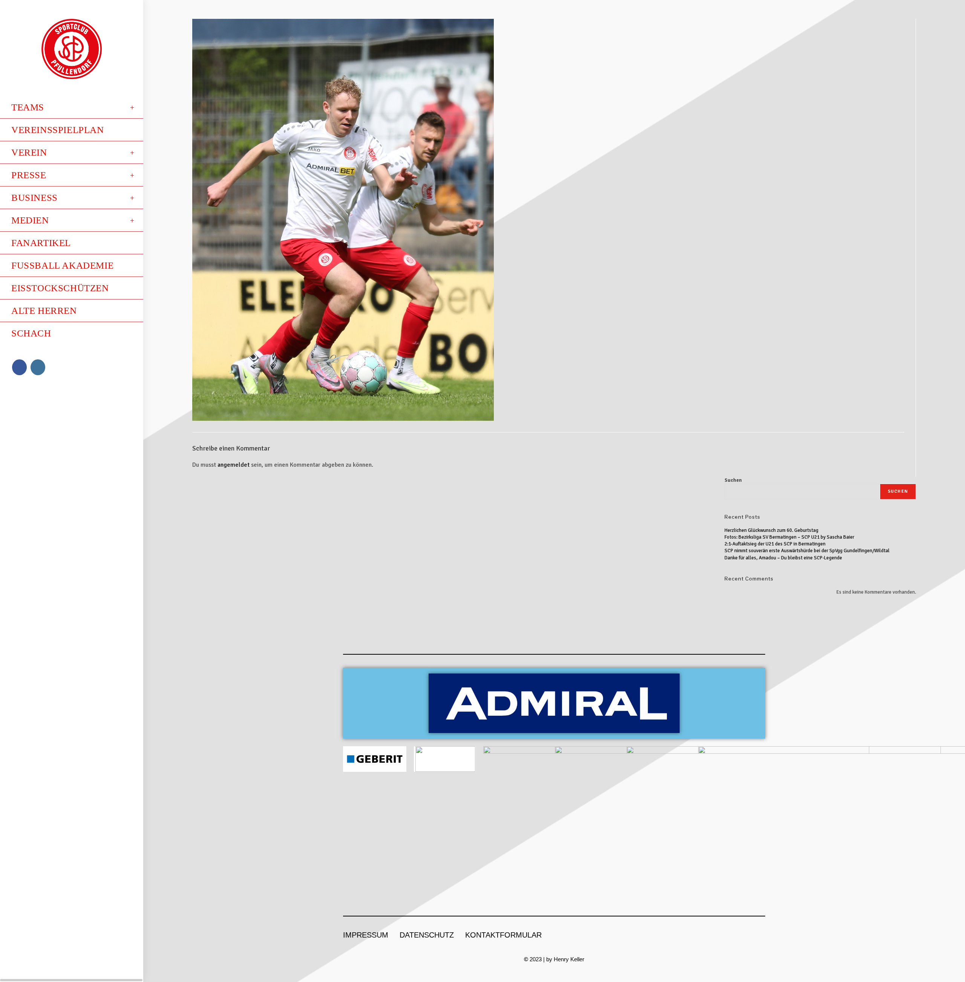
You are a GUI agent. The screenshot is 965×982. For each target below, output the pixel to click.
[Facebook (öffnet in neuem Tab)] (19, 367)
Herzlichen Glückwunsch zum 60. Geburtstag (771, 530)
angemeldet (234, 465)
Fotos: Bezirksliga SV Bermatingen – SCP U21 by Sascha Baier (789, 537)
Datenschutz (427, 935)
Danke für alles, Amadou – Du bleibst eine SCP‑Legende (783, 558)
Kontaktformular (503, 935)
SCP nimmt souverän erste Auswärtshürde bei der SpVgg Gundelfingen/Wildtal (807, 551)
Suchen (733, 480)
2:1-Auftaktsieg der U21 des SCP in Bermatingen (775, 544)
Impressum (365, 935)
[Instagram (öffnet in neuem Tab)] (38, 367)
